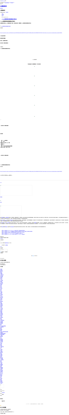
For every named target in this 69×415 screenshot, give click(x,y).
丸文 (4, 222)
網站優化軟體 (2, 334)
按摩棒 (1, 365)
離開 (4, 413)
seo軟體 (1, 335)
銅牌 (1, 344)
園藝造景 (1, 322)
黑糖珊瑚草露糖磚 (2, 333)
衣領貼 (1, 298)
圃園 (1, 379)
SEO (1, 337)
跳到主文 (1, 8)
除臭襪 (3, 217)
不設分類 (7, 12)
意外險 (1, 319)
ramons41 (1, 238)
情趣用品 (1, 364)
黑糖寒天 (1, 332)
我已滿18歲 (2, 413)
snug (1, 182)
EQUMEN (1, 382)
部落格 (3, 14)
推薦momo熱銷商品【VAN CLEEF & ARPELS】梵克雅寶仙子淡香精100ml (12, 233)
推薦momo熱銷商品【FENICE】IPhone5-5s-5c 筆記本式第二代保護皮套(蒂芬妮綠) (13, 230)
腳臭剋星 (7, 217)
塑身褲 (1, 381)
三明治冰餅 (2, 274)
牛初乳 (1, 316)
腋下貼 (1, 278)
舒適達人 (6, 226)
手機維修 (1, 368)
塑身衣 (1, 380)
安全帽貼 (1, 276)
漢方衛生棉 (12, 226)
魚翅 (1, 295)
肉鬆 (1, 286)
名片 (2, 15)
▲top (1, 246)
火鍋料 (1, 363)
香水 (1, 377)
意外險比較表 (2, 320)
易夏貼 (1, 277)
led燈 (1, 347)
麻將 (1, 360)
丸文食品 (8, 222)
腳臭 (1, 302)
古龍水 (1, 378)
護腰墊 (1, 329)
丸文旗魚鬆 (2, 359)
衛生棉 (3, 226)
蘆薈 (1, 374)
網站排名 (1, 336)
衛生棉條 (1, 370)
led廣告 (1, 349)
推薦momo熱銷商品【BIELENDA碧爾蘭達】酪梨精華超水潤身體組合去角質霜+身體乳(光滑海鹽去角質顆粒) (17, 231)
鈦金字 (1, 350)
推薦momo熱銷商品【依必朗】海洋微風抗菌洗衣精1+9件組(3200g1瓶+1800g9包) (13, 232)
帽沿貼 (1, 299)
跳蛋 (1, 366)
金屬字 (1, 345)
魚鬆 (1, 202)
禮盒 (1, 287)
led (0, 348)
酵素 (1, 318)
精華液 (1, 375)
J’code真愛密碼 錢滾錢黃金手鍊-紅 (9, 19)
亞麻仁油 (1, 314)
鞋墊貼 (1, 281)
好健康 (1, 312)
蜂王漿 (1, 315)
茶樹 (1, 376)
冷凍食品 (1, 294)
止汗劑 (1, 279)
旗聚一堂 (1, 283)
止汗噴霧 (1, 280)
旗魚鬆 (35, 222)
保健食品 (1, 313)
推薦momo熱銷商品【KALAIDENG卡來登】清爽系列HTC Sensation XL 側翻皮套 (13, 234)
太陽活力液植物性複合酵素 (4, 331)
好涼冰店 (1, 275)
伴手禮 (1, 288)
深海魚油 (1, 317)
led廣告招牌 (2, 346)
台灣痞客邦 (3, 6)
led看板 (1, 351)
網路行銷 (1, 372)
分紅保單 (1, 321)
